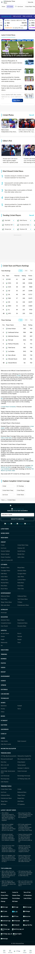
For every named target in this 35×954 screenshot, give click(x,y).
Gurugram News (22, 582)
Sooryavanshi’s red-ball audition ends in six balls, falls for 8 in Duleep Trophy (19, 184)
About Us (3, 900)
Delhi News (4, 582)
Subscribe (30, 2)
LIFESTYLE (4, 639)
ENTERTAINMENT (6, 601)
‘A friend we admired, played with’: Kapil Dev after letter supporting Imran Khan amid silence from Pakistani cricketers (8, 845)
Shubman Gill (21, 556)
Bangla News (21, 806)
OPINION (3, 693)
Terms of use (27, 900)
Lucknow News (22, 588)
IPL (2, 398)
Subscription (4, 907)
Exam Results (4, 634)
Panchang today (5, 787)
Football (20, 714)
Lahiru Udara (21, 565)
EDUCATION (4, 625)
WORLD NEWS (5, 541)
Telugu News (4, 809)
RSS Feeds (15, 910)
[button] (2, 2)
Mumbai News (4, 591)
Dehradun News (22, 579)
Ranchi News (4, 597)
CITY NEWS (4, 573)
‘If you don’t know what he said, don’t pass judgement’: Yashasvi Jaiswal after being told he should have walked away (8, 857)
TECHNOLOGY (5, 706)
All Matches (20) (6, 16)
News (3, 500)
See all (31, 115)
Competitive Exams (6, 631)
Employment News (22, 631)
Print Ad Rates (16, 907)
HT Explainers (21, 812)
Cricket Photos (8, 115)
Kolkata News (4, 588)
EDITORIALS (4, 698)
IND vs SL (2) (17, 16)
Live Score (20, 6)
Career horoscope (22, 779)
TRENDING (4, 662)
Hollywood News (22, 604)
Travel (19, 651)
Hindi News (21, 809)
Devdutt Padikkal (5, 559)
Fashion (3, 645)
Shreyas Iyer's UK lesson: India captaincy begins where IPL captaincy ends (10, 160)
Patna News (4, 594)
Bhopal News (21, 576)
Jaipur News (21, 585)
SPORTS (3, 711)
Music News (4, 607)
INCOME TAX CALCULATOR (8, 757)
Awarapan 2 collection (23, 776)
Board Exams (21, 628)
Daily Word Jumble (6, 752)
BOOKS (3, 724)
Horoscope (4, 621)
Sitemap (3, 910)
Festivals (20, 645)
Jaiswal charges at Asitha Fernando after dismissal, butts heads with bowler (17, 198)
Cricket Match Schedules (8, 406)
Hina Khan (3, 770)
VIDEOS (3, 676)
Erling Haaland (21, 770)
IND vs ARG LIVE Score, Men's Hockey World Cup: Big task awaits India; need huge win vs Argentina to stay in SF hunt (9, 882)
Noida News (21, 591)
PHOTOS (3, 671)
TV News (20, 610)
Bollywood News (5, 604)
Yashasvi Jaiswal (5, 562)
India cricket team (6, 437)
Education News (22, 634)
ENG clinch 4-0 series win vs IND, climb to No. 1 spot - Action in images (27, 131)
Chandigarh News (5, 579)
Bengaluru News (5, 576)
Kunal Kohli (4, 776)
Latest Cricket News (8, 818)
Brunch (19, 642)
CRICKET (3, 550)
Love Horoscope (5, 784)
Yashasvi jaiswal (22, 773)
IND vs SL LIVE (5, 773)
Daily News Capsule (7, 521)
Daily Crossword (22, 749)
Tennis (19, 717)
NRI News (3, 812)
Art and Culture (5, 642)
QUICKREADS (4, 738)
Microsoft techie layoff (7, 767)
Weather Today (16, 904)
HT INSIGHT (4, 729)
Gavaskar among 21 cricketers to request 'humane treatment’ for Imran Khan (17, 176)
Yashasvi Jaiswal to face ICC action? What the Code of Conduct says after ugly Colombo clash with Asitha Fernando (24, 867)
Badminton (4, 714)
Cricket (3, 553)
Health (2, 648)
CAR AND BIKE (5, 702)
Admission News (5, 628)
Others (2, 720)
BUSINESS (3, 667)
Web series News (5, 613)
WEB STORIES (5, 658)
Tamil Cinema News (23, 607)
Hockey (3, 717)
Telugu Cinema (21, 803)
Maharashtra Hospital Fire (24, 764)
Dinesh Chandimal (5, 565)
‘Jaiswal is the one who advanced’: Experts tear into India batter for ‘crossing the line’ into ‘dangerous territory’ (24, 857)
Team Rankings (5, 270)
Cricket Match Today (23, 553)
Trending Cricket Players (12, 215)
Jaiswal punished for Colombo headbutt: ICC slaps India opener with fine (18, 205)
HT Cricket (10, 6)
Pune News (20, 594)
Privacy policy (4, 904)
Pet (2, 654)
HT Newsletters (28, 904)
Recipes (19, 648)
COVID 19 (3, 742)
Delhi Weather (4, 790)
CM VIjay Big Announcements (8, 764)
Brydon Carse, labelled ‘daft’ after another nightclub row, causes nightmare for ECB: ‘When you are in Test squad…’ (9, 835)
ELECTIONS (4, 733)
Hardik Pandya (21, 559)
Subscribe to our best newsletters (17, 517)
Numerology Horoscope (24, 784)
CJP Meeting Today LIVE (24, 787)
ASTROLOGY (4, 618)
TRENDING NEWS (6, 761)
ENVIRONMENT (5, 684)
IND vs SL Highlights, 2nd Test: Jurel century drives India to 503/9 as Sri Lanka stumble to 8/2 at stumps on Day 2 (9, 867)
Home (3, 6)
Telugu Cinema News (6, 610)
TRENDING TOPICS (6, 794)
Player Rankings (6, 320)
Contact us (15, 900)
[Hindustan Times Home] (11, 2)
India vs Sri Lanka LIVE (7, 568)
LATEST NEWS (5, 537)
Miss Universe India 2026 (24, 767)
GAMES (3, 746)
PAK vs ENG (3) (27, 16)
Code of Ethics (27, 907)
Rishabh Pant (21, 562)
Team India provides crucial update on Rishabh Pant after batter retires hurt (18, 191)
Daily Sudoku (4, 749)
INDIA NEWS (4, 546)
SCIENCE (3, 689)
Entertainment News (6, 806)
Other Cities (21, 597)
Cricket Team (7, 266)
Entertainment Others (23, 613)
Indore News (4, 585)
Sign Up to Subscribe (17, 526)
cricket (19, 375)
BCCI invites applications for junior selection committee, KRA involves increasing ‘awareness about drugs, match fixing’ (25, 835)
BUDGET (3, 680)
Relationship (4, 651)
